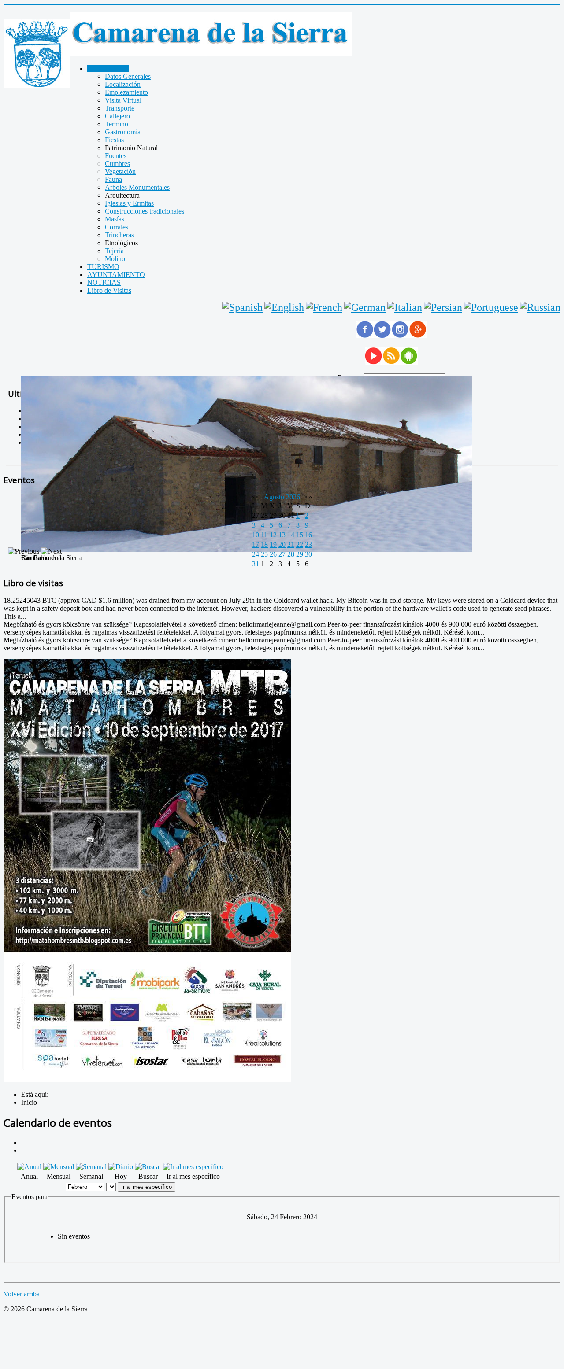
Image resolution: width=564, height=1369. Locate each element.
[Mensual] (58, 1166)
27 (282, 554)
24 (255, 554)
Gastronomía (123, 132)
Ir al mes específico (146, 1187)
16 (308, 535)
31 (255, 564)
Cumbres (117, 163)
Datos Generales (128, 76)
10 (255, 535)
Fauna (113, 179)
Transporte (119, 108)
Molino (115, 258)
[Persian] (443, 307)
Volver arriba (22, 1294)
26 (273, 554)
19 (273, 544)
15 (299, 535)
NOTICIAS (104, 282)
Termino (116, 124)
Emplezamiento (126, 92)
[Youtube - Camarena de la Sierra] (373, 362)
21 (290, 544)
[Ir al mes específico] (193, 1166)
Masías (114, 219)
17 (255, 544)
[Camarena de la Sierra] (37, 54)
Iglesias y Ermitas (129, 203)
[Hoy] (120, 1166)
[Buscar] (148, 1166)
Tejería (114, 251)
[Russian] (540, 307)
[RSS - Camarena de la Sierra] (391, 362)
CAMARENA (108, 68)
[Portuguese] (491, 307)
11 (264, 535)
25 (264, 554)
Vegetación (120, 171)
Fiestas (114, 140)
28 (290, 554)
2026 (293, 497)
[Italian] (404, 307)
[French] (324, 307)
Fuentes (115, 155)
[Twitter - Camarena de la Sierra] (382, 335)
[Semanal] (91, 1166)
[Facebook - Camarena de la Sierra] (365, 335)
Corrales (116, 227)
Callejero (117, 116)
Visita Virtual (123, 100)
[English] (284, 307)
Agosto (274, 497)
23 (308, 544)
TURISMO (103, 266)
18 (264, 544)
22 (299, 544)
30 (308, 554)
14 (290, 535)
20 (282, 544)
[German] (365, 307)
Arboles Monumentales (137, 187)
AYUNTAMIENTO (116, 274)
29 (299, 554)
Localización (123, 84)
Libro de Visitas (109, 290)
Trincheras (119, 235)
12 (273, 535)
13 (282, 535)
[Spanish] (242, 307)
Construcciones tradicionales (144, 211)
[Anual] (29, 1166)
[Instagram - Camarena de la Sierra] (400, 335)
